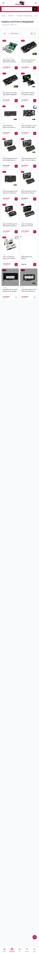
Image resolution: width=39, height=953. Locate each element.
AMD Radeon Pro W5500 (26, 258)
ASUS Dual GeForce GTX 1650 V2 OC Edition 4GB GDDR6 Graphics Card (28, 290)
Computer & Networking (24, 16)
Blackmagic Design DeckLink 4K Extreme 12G (9, 61)
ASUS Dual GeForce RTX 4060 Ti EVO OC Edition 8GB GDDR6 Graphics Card (28, 159)
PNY (22, 58)
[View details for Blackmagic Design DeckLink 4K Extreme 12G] (10, 47)
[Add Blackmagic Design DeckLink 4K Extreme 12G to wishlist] (16, 41)
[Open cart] (35, 3)
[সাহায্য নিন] (35, 937)
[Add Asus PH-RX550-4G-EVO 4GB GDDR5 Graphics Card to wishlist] (16, 205)
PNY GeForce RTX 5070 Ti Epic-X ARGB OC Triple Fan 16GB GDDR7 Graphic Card (28, 61)
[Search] (34, 9)
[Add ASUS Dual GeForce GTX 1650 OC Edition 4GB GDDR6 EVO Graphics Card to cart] (34, 133)
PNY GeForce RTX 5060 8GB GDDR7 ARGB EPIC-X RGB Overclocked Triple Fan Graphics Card (10, 94)
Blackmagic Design (8, 58)
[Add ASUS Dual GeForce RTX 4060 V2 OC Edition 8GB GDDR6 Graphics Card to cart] (16, 199)
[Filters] (5, 33)
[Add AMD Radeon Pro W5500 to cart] (34, 264)
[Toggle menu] (3, 3)
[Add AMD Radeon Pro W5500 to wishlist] (35, 238)
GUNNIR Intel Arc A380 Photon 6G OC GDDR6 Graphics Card (10, 290)
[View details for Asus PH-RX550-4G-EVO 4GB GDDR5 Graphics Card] (10, 211)
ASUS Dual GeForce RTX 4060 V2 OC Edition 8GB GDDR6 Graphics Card (10, 192)
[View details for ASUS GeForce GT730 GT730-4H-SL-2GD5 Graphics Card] (28, 80)
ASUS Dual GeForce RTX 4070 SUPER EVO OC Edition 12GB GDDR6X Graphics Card (10, 159)
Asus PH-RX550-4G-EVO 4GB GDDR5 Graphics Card (10, 225)
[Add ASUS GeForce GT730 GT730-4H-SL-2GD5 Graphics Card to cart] (34, 100)
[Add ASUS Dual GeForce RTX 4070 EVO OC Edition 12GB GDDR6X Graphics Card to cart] (34, 199)
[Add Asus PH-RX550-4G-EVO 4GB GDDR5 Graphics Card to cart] (16, 231)
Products (11, 16)
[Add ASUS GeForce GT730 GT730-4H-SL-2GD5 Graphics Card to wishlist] (35, 74)
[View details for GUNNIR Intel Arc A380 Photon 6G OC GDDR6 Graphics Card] (10, 277)
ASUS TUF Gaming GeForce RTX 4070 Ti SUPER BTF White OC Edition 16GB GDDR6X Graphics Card (9, 258)
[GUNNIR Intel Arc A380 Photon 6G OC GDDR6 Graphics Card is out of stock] (16, 297)
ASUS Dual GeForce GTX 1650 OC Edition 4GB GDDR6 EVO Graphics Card (28, 127)
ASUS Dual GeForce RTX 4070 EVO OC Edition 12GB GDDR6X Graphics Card (28, 192)
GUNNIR (5, 287)
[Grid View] (31, 33)
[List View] (34, 33)
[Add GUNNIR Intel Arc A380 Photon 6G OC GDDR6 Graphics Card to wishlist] (16, 270)
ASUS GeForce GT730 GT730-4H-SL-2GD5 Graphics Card (27, 94)
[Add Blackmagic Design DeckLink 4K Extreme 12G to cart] (16, 67)
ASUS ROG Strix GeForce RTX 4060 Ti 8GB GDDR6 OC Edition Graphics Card (10, 127)
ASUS (22, 91)
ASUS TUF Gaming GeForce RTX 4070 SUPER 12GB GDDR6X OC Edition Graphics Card (28, 225)
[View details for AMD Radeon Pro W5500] (28, 244)
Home (3, 16)
